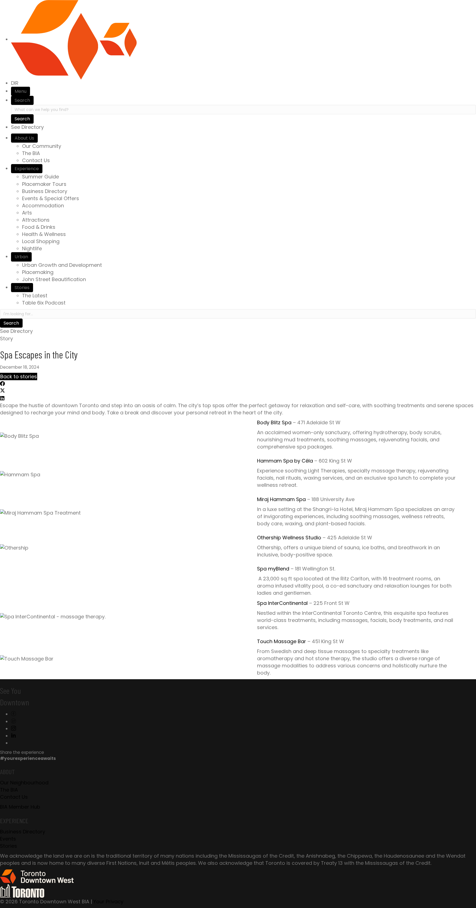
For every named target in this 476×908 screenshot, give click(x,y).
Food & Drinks (38, 227)
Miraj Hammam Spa (281, 499)
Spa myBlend (273, 568)
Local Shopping (41, 241)
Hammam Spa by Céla (285, 460)
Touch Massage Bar (281, 641)
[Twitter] (13, 721)
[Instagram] (13, 728)
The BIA (31, 153)
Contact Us (36, 160)
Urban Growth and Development (62, 265)
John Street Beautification (54, 279)
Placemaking (37, 272)
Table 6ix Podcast (44, 302)
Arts (27, 212)
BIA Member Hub (20, 806)
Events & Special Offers (50, 198)
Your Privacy (108, 901)
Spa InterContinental (282, 603)
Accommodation (43, 205)
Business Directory (44, 191)
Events (8, 838)
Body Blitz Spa (274, 422)
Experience (27, 168)
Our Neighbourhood (24, 782)
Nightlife (32, 248)
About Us (24, 138)
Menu (20, 91)
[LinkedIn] (13, 735)
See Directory (27, 127)
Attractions (36, 219)
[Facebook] (13, 714)
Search (22, 100)
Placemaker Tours (44, 184)
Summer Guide (40, 176)
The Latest (34, 295)
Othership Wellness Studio (289, 537)
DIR (14, 83)
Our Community (41, 146)
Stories (22, 287)
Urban (21, 257)
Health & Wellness (44, 234)
